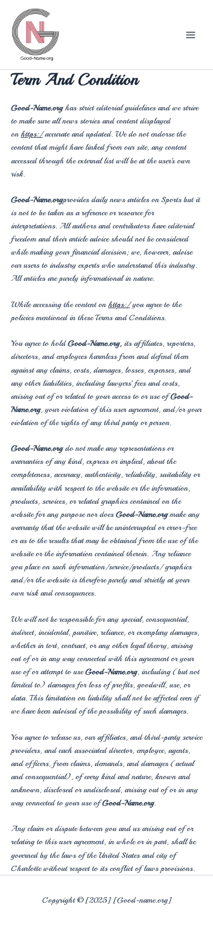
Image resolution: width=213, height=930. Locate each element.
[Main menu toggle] (190, 34)
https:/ (32, 134)
